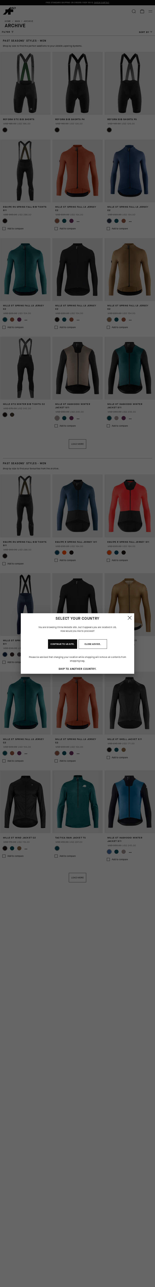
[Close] (130, 618)
